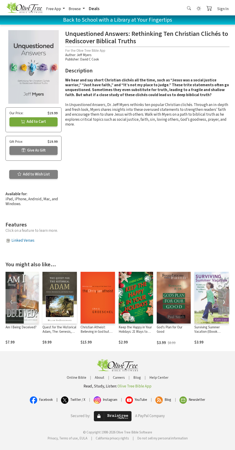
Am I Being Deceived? (21, 327)
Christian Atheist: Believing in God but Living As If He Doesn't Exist (97, 334)
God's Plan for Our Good (169, 329)
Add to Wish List (36, 174)
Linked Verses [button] (22, 240)
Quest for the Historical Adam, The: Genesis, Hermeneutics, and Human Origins (59, 334)
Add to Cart (36, 121)
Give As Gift (36, 150)
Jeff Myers (84, 55)
